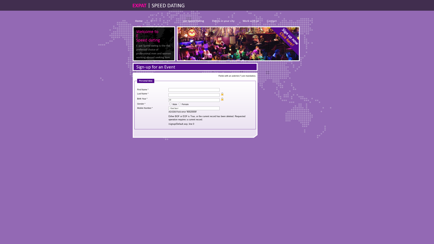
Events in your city (223, 21)
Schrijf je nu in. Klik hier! (283, 43)
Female (185, 104)
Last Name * (143, 94)
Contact (272, 21)
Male (175, 104)
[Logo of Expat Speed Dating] (158, 5)
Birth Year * (142, 99)
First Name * (143, 89)
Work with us (251, 21)
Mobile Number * (145, 108)
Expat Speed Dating (177, 21)
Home (139, 21)
